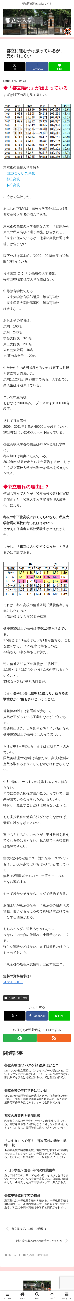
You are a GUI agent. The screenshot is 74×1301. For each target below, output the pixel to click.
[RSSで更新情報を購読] (54, 1038)
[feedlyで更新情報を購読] (20, 1038)
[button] (66, 804)
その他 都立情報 (18, 997)
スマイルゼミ (13, 982)
